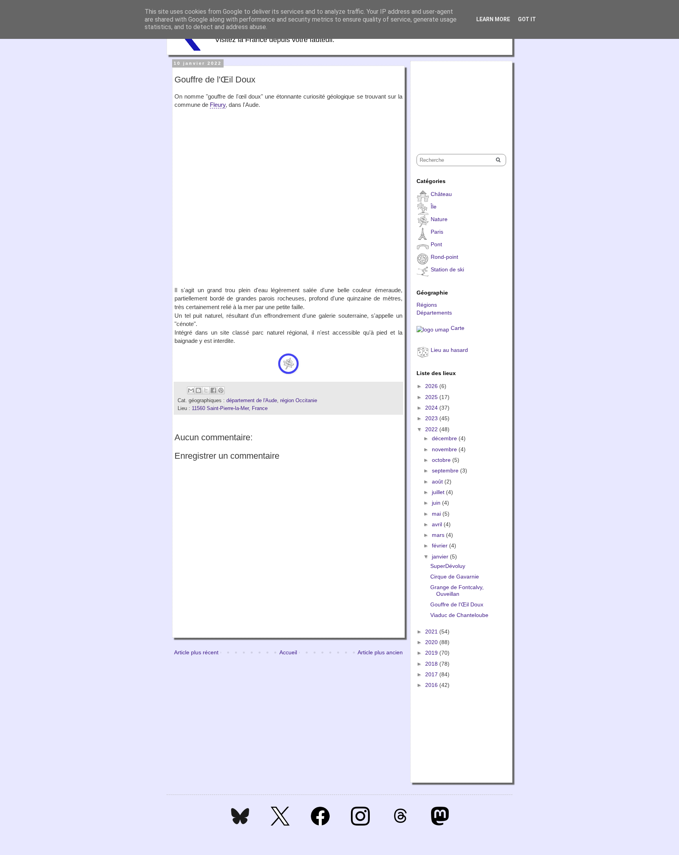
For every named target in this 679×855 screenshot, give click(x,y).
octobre (442, 460)
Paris (437, 232)
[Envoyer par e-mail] (191, 390)
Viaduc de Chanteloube (459, 615)
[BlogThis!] (198, 390)
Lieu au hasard (449, 350)
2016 (432, 685)
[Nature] (288, 363)
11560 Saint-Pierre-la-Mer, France (230, 408)
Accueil (288, 652)
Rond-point (444, 257)
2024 (432, 408)
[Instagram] (360, 823)
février (440, 545)
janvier (441, 556)
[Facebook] (320, 823)
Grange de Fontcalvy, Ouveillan (457, 590)
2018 (432, 664)
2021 (432, 631)
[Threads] (400, 823)
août (438, 481)
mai (437, 514)
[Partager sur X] (206, 390)
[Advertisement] (456, 100)
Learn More (493, 19)
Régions (427, 305)
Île (434, 206)
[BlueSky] (240, 823)
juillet (439, 492)
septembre (446, 470)
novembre (445, 449)
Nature (439, 219)
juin (437, 503)
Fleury (218, 104)
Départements (434, 312)
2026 (432, 386)
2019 (432, 653)
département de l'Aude (251, 400)
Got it (527, 19)
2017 (432, 674)
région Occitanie (298, 400)
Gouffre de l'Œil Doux (456, 604)
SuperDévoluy (447, 566)
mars (439, 535)
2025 (432, 397)
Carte (457, 328)
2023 (432, 418)
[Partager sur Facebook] (213, 390)
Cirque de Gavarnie (454, 576)
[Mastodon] (440, 823)
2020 (432, 642)
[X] (280, 823)
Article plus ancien (380, 652)
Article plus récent (196, 652)
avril (438, 524)
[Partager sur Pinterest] (221, 390)
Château (441, 194)
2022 (432, 429)
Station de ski (447, 269)
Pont (436, 244)
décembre (445, 438)
